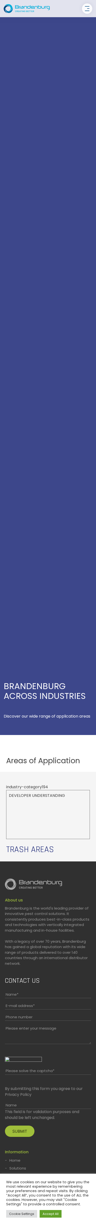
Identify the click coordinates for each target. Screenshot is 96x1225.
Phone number (19, 1017)
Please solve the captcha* (30, 1070)
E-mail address (20, 1005)
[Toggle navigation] (87, 8)
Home (14, 1160)
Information (17, 1152)
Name (12, 994)
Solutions (17, 1168)
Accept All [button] (51, 1213)
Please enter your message (31, 1028)
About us (14, 900)
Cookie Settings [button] (21, 1213)
